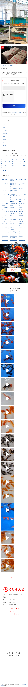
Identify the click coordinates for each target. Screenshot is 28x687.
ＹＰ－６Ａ (22, 240)
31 (5, 167)
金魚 (4, 136)
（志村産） (5, 240)
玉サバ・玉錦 (5, 227)
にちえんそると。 (8, 65)
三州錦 (12, 207)
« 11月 (2, 170)
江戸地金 (4, 223)
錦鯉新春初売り (22, 232)
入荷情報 (5, 133)
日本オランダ (4, 216)
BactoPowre (5, 179)
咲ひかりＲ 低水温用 (13, 212)
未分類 (4, 145)
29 (24, 165)
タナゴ (21, 188)
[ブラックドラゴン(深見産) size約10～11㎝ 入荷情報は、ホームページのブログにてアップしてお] (7, 370)
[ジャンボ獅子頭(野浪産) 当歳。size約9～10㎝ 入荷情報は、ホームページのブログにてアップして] (7, 565)
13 (16, 161)
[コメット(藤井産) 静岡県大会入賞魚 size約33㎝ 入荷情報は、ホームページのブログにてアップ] (7, 398)
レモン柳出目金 (5, 208)
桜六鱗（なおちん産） (22, 220)
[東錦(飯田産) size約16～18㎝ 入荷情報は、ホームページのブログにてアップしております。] (7, 356)
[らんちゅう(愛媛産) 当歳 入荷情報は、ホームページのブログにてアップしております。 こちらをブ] (7, 537)
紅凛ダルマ (22, 227)
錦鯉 (4, 142)
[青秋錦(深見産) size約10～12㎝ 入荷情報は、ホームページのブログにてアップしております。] (7, 440)
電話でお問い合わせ (14, 611)
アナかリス (5, 183)
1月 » (6, 170)
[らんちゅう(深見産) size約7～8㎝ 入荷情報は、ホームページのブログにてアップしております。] (7, 482)
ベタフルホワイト (13, 204)
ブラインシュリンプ (13, 200)
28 (20, 165)
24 (5, 165)
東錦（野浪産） (13, 220)
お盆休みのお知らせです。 (13, 180)
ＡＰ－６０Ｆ (13, 240)
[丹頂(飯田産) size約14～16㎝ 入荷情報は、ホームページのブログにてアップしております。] (7, 342)
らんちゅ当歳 (22, 179)
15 (24, 161)
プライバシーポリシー (17, 112)
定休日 (4, 127)
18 (9, 163)
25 (9, 165)
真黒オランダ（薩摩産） (13, 228)
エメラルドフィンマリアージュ (13, 185)
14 (20, 161)
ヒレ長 (4, 199)
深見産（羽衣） (22, 224)
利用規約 (2, 685)
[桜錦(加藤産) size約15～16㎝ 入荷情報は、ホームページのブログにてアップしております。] (7, 524)
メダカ (4, 139)
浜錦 (12, 223)
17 (5, 163)
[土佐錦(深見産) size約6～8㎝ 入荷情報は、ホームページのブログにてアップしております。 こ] (7, 496)
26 (12, 165)
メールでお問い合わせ (14, 608)
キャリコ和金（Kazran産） (5, 189)
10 (5, 161)
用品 (4, 124)
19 (12, 163)
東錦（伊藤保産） (4, 220)
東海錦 (21, 215)
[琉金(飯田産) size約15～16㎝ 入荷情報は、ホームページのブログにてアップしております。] (7, 328)
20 (16, 163)
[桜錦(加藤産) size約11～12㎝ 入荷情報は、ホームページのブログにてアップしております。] (7, 300)
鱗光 (21, 236)
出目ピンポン (5, 211)
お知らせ (5, 130)
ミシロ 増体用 (22, 204)
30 (1, 167)
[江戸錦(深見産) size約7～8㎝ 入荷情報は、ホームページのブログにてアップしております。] (7, 454)
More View (14, 578)
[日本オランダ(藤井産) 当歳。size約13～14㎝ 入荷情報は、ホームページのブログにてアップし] (7, 426)
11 (9, 161)
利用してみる (14, 270)
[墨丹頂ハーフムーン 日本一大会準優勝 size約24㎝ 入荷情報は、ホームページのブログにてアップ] (7, 384)
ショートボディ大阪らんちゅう (13, 190)
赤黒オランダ (5, 232)
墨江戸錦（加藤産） (22, 212)
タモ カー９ (5, 194)
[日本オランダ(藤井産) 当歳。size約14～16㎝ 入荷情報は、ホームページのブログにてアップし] (7, 412)
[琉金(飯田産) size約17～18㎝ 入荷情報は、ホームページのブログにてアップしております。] (7, 314)
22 (24, 163)
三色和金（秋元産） (22, 208)
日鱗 (11, 215)
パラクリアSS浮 (22, 195)
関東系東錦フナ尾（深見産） (13, 236)
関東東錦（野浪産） (5, 236)
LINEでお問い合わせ (14, 614)
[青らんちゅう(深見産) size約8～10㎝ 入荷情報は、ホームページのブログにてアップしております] (7, 468)
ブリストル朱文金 (22, 200)
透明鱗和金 (13, 232)
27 (16, 165)
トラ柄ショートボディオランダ (13, 196)
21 (20, 163)
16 (1, 163)
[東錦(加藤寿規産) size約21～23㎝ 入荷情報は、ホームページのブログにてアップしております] (7, 510)
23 (1, 165)
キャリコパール (22, 184)
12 (12, 161)
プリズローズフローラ (5, 204)
